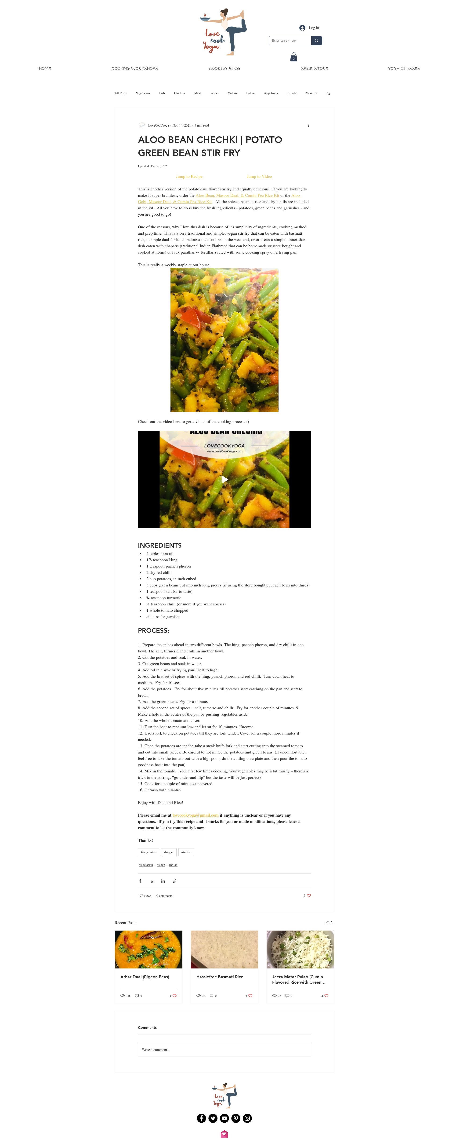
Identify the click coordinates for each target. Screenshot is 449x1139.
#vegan (169, 852)
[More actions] (308, 125)
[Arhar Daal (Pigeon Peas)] (148, 949)
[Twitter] (212, 1118)
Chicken (179, 93)
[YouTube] (224, 1118)
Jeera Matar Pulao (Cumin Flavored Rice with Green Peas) (297, 979)
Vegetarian (143, 93)
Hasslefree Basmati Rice (219, 976)
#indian (186, 852)
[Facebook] (201, 1118)
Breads (291, 93)
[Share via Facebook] (140, 881)
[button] (293, 56)
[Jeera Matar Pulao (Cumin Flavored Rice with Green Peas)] (300, 949)
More (309, 93)
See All (329, 922)
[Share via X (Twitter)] (151, 881)
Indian (250, 93)
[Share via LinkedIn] (163, 881)
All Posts (121, 93)
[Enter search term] (316, 40)
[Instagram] (247, 1118)
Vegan (214, 93)
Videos (232, 93)
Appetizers (271, 93)
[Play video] (224, 479)
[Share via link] (174, 881)
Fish (162, 93)
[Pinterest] (235, 1118)
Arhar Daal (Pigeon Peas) (144, 976)
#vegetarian (148, 852)
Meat (197, 93)
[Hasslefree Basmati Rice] (224, 949)
